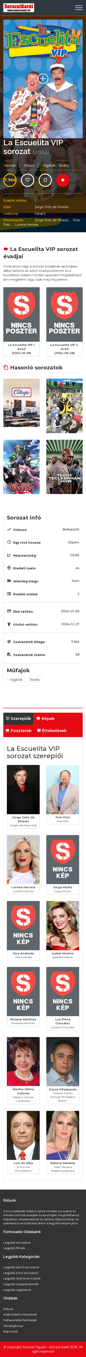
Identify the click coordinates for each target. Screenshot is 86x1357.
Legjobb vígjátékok (17, 1290)
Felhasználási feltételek (20, 1320)
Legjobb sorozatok (17, 1242)
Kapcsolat (10, 1331)
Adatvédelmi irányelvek (20, 1314)
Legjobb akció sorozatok (21, 1267)
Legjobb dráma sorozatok (22, 1278)
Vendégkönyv (13, 1326)
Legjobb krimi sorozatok (20, 1273)
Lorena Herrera (26, 225)
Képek (47, 718)
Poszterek (20, 730)
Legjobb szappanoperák (21, 1284)
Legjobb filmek (14, 1248)
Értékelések (54, 730)
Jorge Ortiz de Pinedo (52, 207)
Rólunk (8, 1309)
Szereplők (20, 718)
